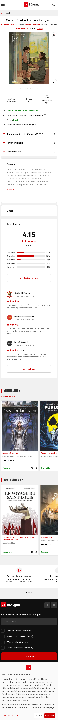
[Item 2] (25, 88)
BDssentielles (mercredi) (18, 642)
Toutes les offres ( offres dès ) (25, 134)
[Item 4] (30, 88)
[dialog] (29, 691)
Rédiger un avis (31, 278)
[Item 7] (37, 88)
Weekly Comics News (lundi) (20, 636)
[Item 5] (32, 88)
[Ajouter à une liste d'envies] (54, 34)
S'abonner (29, 656)
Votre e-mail (9, 621)
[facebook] (47, 605)
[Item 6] (35, 88)
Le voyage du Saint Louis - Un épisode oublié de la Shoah (18, 538)
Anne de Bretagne (10, 453)
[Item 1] (22, 88)
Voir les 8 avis (29, 369)
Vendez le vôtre (14, 151)
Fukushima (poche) (49, 453)
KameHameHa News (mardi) (20, 647)
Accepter (49, 715)
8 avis (40, 28)
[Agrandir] (54, 81)
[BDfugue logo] (31, 4)
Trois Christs (46, 537)
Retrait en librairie (15, 142)
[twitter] (54, 605)
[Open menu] (3, 4)
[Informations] (45, 115)
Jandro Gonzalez (32, 24)
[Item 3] (27, 88)
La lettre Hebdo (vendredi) (19, 630)
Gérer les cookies (10, 715)
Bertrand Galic (7, 24)
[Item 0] (20, 88)
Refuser (38, 715)
